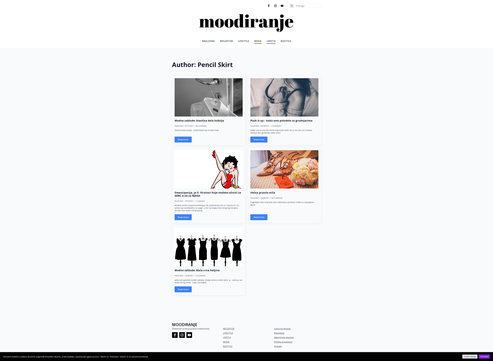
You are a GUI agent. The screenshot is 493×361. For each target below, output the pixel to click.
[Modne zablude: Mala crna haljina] (209, 247)
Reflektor (226, 41)
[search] (292, 6)
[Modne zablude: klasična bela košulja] (209, 97)
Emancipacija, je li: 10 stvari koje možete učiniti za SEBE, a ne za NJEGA (208, 194)
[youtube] (282, 5)
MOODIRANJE (184, 324)
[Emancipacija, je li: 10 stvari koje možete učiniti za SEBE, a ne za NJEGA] (209, 169)
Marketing (279, 333)
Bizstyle (286, 41)
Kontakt (278, 346)
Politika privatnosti (283, 342)
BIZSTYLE (227, 346)
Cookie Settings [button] (470, 356)
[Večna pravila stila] (284, 169)
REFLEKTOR (228, 328)
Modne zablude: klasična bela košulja (199, 120)
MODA (258, 41)
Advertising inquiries (284, 337)
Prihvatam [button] (484, 356)
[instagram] (275, 5)
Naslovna (208, 41)
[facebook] (268, 5)
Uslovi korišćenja (282, 328)
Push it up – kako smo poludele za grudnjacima (281, 120)
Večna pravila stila (262, 192)
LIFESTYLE (243, 41)
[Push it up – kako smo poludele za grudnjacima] (284, 97)
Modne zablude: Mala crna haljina (197, 270)
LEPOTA (271, 41)
